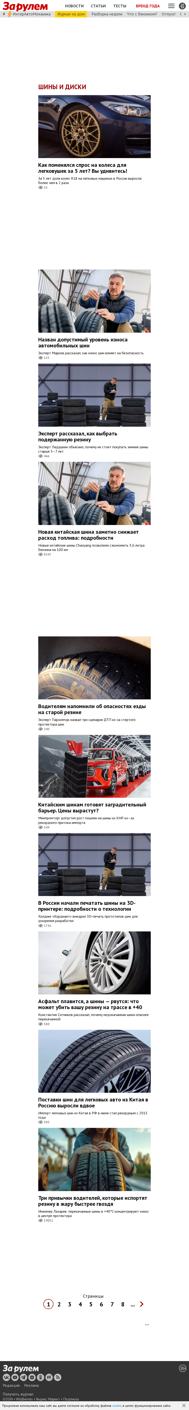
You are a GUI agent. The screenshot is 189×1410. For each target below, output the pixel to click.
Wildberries (24, 1399)
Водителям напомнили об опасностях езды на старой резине (92, 709)
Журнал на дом (71, 14)
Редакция (11, 1385)
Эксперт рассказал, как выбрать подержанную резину (77, 436)
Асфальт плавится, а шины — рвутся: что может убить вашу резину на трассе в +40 (90, 1004)
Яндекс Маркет (48, 1399)
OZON (8, 1399)
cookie (116, 1406)
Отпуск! (168, 14)
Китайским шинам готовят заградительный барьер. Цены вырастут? (92, 807)
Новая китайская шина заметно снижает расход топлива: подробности (88, 534)
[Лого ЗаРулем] (25, 5)
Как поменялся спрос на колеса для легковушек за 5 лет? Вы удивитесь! (82, 167)
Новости (74, 6)
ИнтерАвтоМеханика (31, 14)
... (133, 1304)
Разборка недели (107, 14)
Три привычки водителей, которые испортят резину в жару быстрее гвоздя (92, 1200)
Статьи (98, 6)
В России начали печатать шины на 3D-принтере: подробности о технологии (87, 905)
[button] (184, 1406)
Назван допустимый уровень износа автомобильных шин (83, 342)
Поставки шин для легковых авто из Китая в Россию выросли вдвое (93, 1102)
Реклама (31, 1385)
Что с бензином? (142, 14)
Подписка (71, 1399)
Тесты (119, 6)
